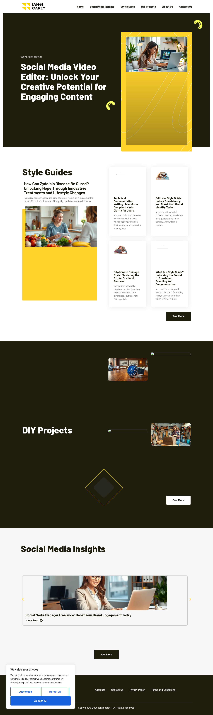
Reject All (55, 691)
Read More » (26, 103)
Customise (25, 691)
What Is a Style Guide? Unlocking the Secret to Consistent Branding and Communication (170, 278)
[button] (23, 599)
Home (80, 6)
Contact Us (185, 6)
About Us (167, 6)
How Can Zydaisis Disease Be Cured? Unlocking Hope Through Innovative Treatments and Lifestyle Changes (56, 188)
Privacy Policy (137, 689)
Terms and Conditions (163, 689)
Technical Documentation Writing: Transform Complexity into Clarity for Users (126, 204)
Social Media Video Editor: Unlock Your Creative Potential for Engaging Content (63, 81)
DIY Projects (148, 6)
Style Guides (128, 6)
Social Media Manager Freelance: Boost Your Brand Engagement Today (78, 615)
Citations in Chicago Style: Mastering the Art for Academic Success (126, 276)
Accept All (40, 700)
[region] (40, 686)
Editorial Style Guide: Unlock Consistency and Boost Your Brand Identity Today (169, 202)
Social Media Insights (102, 6)
